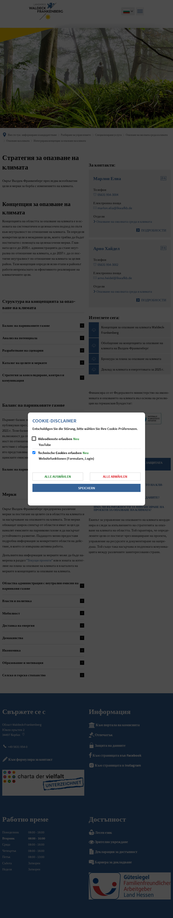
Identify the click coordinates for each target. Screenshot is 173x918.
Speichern (86, 488)
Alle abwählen (115, 476)
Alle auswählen (58, 476)
